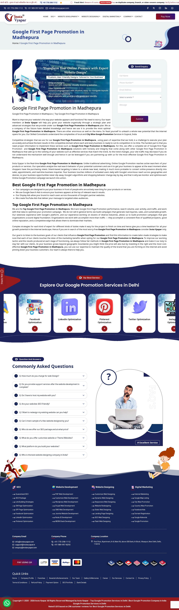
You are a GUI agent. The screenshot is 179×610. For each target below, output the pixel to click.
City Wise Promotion (142, 502)
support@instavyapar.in (25, 545)
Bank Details (81, 583)
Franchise (41, 578)
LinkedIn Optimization (54, 319)
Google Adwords (140, 517)
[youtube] (128, 562)
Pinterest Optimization (89, 321)
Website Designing (90, 16)
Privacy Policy (143, 578)
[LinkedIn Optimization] (54, 307)
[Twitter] (153, 8)
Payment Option (52, 583)
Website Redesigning (103, 506)
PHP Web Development (64, 494)
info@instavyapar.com (59, 8)
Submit (139, 118)
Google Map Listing (141, 498)
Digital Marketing (111, 16)
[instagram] (137, 562)
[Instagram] (159, 8)
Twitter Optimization (124, 319)
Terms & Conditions (19, 583)
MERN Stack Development (65, 521)
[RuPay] (66, 562)
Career (105, 578)
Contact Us (130, 578)
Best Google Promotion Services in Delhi (112, 606)
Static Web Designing (103, 510)
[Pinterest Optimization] (89, 307)
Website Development (68, 16)
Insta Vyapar (18, 163)
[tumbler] (120, 562)
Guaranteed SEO (22, 494)
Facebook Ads (139, 510)
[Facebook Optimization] (20, 307)
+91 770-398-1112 (33, 2)
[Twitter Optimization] (124, 307)
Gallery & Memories (91, 578)
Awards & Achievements (58, 578)
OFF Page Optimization (24, 510)
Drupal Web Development (65, 506)
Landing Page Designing (104, 514)
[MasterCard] (77, 562)
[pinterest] (162, 562)
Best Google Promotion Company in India (147, 601)
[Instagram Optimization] (159, 307)
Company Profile (27, 578)
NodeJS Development (63, 517)
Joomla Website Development (66, 514)
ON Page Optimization (24, 506)
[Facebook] (147, 8)
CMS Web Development (64, 510)
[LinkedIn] (166, 8)
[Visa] (54, 562)
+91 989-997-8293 (36, 8)
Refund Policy (36, 583)
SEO (52, 16)
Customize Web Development (66, 498)
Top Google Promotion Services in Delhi (108, 601)
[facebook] (111, 562)
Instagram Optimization (159, 321)
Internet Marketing (141, 494)
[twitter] (154, 562)
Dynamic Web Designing (104, 498)
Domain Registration (142, 514)
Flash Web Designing (103, 521)
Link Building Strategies (25, 502)
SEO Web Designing (102, 517)
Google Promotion (127, 163)
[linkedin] (145, 562)
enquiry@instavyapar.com (26, 547)
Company (127, 16)
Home (45, 16)
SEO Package (21, 498)
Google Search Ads (31, 192)
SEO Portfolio (67, 583)
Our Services (117, 578)
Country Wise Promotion (143, 506)
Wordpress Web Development (66, 502)
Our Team (76, 578)
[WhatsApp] (172, 8)
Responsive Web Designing (105, 502)
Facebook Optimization (20, 321)
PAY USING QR (24, 562)
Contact (138, 16)
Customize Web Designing (105, 494)
